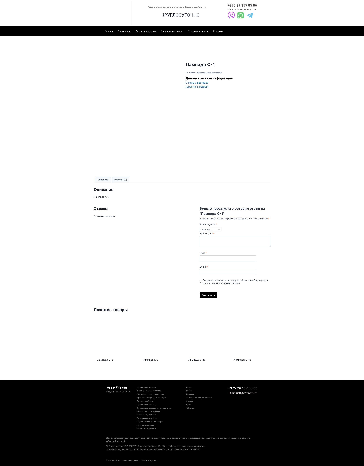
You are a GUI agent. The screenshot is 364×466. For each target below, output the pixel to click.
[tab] (103, 180)
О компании (124, 31)
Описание (103, 179)
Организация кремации (147, 404)
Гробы (189, 391)
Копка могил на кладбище (148, 411)
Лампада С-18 (242, 359)
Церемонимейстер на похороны (151, 421)
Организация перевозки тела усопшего (154, 408)
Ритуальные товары (172, 31)
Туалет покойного (145, 401)
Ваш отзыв (207, 233)
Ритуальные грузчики (146, 428)
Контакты (218, 31)
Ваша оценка (208, 224)
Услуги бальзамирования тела (150, 394)
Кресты (189, 404)
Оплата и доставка (197, 82)
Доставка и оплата (198, 31)
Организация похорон (146, 387)
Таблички (190, 408)
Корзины (190, 394)
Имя (203, 252)
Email (204, 266)
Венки (188, 387)
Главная (109, 31)
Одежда (189, 401)
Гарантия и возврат (197, 86)
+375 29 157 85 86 (242, 5)
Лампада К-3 (150, 359)
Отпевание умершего (146, 415)
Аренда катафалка (145, 425)
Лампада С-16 (197, 359)
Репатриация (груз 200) (147, 418)
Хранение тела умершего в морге (151, 398)
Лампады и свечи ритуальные (209, 72)
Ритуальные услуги (146, 31)
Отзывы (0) (120, 179)
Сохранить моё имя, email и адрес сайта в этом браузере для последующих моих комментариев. (235, 281)
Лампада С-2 (105, 359)
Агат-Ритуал (117, 387)
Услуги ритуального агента (149, 391)
